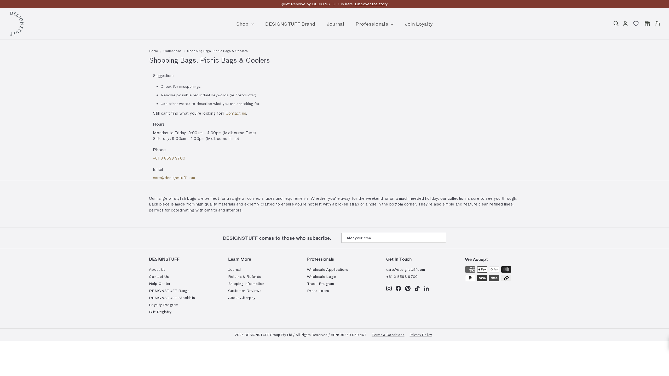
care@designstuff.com (174, 177)
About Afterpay (242, 297)
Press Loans (318, 290)
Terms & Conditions (388, 335)
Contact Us (159, 276)
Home (153, 50)
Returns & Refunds (244, 276)
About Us (157, 269)
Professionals (372, 23)
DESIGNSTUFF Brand (290, 23)
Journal (335, 23)
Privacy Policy (421, 335)
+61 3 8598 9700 (169, 158)
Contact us (236, 113)
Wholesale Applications (327, 269)
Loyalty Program (163, 304)
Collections (172, 50)
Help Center (160, 283)
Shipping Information (246, 283)
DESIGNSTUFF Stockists (172, 297)
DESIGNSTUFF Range (169, 290)
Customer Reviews (245, 290)
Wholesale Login (321, 276)
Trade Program (320, 283)
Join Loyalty (419, 23)
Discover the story (371, 4)
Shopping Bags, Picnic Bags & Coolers (217, 50)
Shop (243, 23)
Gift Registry (160, 311)
